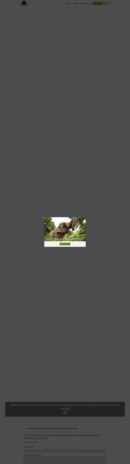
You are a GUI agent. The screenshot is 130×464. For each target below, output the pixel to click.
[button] (43, 217)
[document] (65, 232)
